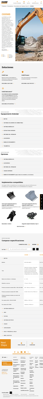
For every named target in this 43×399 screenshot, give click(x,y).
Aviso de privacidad (24, 394)
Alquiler (22, 385)
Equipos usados (24, 388)
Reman (22, 375)
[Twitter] (28, 352)
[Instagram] (21, 352)
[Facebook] (15, 352)
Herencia (31, 360)
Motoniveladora (16, 373)
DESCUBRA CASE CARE (7, 83)
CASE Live (31, 385)
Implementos (15, 386)
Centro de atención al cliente (32, 376)
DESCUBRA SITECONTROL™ (8, 103)
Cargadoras (15, 362)
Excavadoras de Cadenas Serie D (21, 6)
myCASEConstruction (25, 390)
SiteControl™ (23, 380)
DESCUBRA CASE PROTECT (28, 83)
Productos (4, 6)
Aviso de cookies (31, 394)
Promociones (15, 388)
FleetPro (22, 378)
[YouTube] (25, 352)
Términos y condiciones (14, 394)
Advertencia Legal (6, 394)
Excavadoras (10, 6)
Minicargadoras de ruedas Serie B (16, 377)
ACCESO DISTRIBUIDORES (7, 363)
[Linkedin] (18, 352)
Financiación (23, 383)
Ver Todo (4, 249)
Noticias (31, 379)
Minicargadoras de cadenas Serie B (16, 382)
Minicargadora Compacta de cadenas (16, 370)
